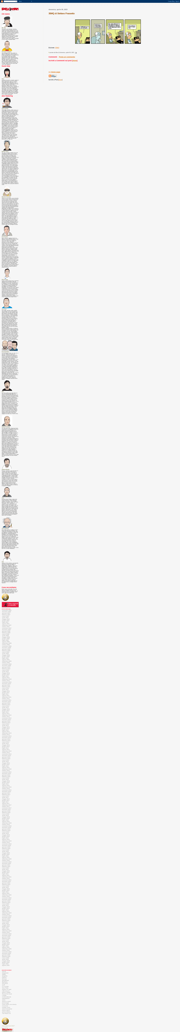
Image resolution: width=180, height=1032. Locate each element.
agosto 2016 (5, 785)
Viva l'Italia (5, 988)
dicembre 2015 (6, 773)
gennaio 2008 (6, 631)
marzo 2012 (5, 706)
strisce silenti (6, 1010)
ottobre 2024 (6, 932)
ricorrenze (5, 1006)
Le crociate (5, 986)
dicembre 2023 (6, 917)
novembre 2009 (6, 664)
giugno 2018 (5, 818)
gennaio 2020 (6, 847)
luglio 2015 (5, 766)
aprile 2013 (5, 725)
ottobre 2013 (6, 734)
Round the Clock (7, 994)
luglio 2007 (5, 622)
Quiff (3, 985)
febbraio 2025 (6, 938)
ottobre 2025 (6, 950)
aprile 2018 (5, 815)
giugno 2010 (5, 674)
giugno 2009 (5, 656)
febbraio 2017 (6, 794)
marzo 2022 (5, 886)
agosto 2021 (5, 875)
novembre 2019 (6, 844)
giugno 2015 (5, 764)
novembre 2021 (6, 880)
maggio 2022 (6, 889)
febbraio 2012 (6, 704)
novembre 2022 (6, 898)
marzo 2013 (5, 724)
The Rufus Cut (6, 1013)
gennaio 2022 (6, 883)
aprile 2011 (5, 689)
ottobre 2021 (6, 878)
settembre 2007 (6, 625)
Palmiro (4, 977)
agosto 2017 (5, 803)
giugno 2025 (5, 944)
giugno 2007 (5, 620)
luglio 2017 (5, 802)
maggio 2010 (6, 673)
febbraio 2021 (6, 866)
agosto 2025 (5, 947)
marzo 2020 (5, 850)
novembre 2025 (6, 952)
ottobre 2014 (6, 752)
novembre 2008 (6, 646)
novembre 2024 (6, 934)
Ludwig (4, 995)
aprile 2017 (5, 797)
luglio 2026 (5, 964)
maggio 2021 (6, 871)
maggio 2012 (6, 709)
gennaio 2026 (6, 955)
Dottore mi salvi (6, 989)
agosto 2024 (5, 929)
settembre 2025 (6, 949)
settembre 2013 (6, 733)
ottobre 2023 (6, 914)
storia (3, 1000)
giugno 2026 (5, 962)
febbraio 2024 (6, 920)
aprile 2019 (5, 833)
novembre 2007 (6, 628)
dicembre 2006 (6, 611)
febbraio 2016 (6, 776)
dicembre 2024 (6, 935)
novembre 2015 (6, 772)
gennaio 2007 (6, 613)
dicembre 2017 (6, 809)
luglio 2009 (5, 658)
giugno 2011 (5, 692)
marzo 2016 (5, 778)
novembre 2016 (6, 790)
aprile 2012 (5, 707)
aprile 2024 (5, 923)
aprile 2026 (5, 959)
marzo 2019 (5, 832)
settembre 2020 (6, 859)
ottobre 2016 (6, 788)
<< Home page (54, 72)
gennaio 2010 (6, 667)
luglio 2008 (5, 640)
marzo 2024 (5, 922)
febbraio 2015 (6, 758)
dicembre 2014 (6, 755)
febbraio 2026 (6, 956)
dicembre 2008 (6, 647)
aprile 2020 (5, 851)
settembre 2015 (6, 769)
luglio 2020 (5, 856)
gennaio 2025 (6, 937)
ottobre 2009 (6, 662)
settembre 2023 (6, 913)
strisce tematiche (7, 1009)
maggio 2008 (6, 637)
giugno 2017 (5, 800)
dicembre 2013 (6, 737)
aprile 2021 (5, 869)
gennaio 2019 (6, 829)
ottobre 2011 (6, 698)
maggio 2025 (6, 943)
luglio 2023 (5, 910)
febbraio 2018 (6, 812)
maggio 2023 (6, 907)
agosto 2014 (5, 749)
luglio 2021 (5, 874)
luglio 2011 (5, 694)
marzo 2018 (5, 814)
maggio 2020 (6, 853)
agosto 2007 (5, 623)
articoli (4, 971)
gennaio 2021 (6, 865)
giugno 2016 (5, 782)
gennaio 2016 (6, 775)
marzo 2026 (5, 958)
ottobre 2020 (6, 860)
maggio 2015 (6, 763)
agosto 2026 (5, 965)
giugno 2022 (5, 890)
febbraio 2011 (6, 686)
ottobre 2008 (6, 644)
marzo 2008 (5, 634)
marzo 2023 (5, 904)
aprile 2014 (5, 743)
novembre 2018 (6, 826)
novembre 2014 (6, 754)
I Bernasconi (5, 991)
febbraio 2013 (6, 722)
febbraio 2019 (6, 830)
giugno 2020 (5, 854)
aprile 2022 (5, 887)
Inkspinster (5, 973)
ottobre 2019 (6, 842)
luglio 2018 (5, 820)
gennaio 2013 (6, 721)
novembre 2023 (6, 916)
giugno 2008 (5, 638)
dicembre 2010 (6, 683)
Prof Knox (5, 983)
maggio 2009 (6, 655)
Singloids (4, 976)
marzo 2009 (5, 652)
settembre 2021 (6, 877)
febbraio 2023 (6, 902)
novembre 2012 (6, 718)
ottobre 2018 (6, 824)
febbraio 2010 (6, 668)
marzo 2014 (5, 742)
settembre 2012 (6, 715)
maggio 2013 (6, 727)
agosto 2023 (5, 911)
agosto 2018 (5, 821)
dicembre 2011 (6, 701)
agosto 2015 (5, 767)
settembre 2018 (6, 823)
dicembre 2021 (6, 881)
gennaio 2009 (6, 649)
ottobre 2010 (6, 680)
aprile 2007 (5, 617)
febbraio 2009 (6, 650)
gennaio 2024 (6, 919)
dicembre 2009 (6, 665)
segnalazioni (5, 998)
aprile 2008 (5, 635)
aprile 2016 (5, 779)
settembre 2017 (6, 805)
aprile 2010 (5, 671)
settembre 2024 (6, 931)
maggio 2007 (6, 619)
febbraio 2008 (6, 632)
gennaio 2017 (6, 793)
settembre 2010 (6, 679)
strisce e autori (6, 1001)
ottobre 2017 (6, 806)
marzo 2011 (5, 688)
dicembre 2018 (6, 827)
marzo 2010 (5, 670)
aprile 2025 (5, 941)
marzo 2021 (5, 868)
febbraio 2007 (6, 614)
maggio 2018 (6, 817)
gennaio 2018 (6, 811)
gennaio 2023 (6, 901)
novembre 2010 (6, 682)
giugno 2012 (5, 710)
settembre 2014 (6, 751)
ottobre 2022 (6, 896)
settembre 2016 (6, 787)
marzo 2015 (5, 760)
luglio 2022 (5, 892)
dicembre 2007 (6, 629)
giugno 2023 (5, 908)
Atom (75, 61)
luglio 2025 (5, 946)
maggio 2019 (6, 835)
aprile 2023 (5, 905)
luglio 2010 (5, 676)
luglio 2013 (5, 730)
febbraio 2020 (6, 848)
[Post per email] (75, 52)
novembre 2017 (6, 808)
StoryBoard (5, 980)
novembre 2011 (6, 700)
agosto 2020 (5, 857)
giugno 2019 (5, 836)
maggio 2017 (6, 799)
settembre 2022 (6, 895)
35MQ (57, 48)
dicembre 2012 (6, 719)
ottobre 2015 (6, 770)
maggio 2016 (6, 781)
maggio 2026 (6, 961)
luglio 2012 (5, 712)
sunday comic (6, 1007)
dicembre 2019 (6, 845)
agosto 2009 (5, 659)
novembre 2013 (6, 736)
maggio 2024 (6, 925)
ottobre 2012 (6, 716)
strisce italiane (6, 1012)
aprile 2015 (5, 761)
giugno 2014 (5, 746)
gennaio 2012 (6, 703)
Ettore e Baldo (6, 992)
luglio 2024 (5, 928)
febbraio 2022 (6, 884)
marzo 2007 (5, 616)
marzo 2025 (5, 940)
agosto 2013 (5, 731)
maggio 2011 (6, 691)
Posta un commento (67, 57)
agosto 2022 (5, 893)
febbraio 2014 (6, 740)
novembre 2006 (6, 610)
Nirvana (4, 979)
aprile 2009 (5, 653)
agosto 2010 (5, 677)
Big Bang (4, 982)
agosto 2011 (5, 695)
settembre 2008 (6, 643)
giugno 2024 (5, 926)
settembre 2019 (6, 841)
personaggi (5, 1003)
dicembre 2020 (6, 863)
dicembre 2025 (6, 953)
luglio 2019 (5, 838)
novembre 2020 (6, 862)
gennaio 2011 (6, 685)
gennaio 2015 (6, 757)
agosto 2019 (5, 839)
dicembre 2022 (6, 899)
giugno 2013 (5, 728)
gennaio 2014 (6, 739)
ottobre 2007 (6, 626)
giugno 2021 (5, 872)
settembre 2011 (6, 697)
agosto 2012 (5, 713)
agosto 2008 (5, 641)
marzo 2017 (5, 796)
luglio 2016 (5, 784)
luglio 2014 (5, 748)
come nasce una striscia (9, 1004)
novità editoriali (6, 997)
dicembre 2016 (6, 791)
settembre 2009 (6, 661)
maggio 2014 (6, 745)
